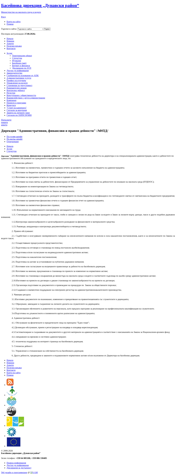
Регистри (11, 93)
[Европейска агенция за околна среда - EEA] (11, 436)
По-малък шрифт (15, 139)
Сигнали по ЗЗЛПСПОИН (19, 115)
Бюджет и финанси (21, 65)
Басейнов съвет (19, 63)
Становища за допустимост (19, 85)
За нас (9, 53)
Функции (16, 60)
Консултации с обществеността (21, 95)
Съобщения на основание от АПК (23, 75)
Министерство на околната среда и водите (21, 12)
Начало (10, 38)
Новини (10, 41)
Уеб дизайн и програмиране (14, 472)
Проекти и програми (16, 103)
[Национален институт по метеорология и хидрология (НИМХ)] (11, 415)
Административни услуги (19, 78)
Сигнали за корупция (17, 110)
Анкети (10, 43)
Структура (17, 58)
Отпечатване (13, 141)
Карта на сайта (13, 21)
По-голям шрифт (14, 136)
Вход (3, 17)
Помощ (10, 24)
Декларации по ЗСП (21, 68)
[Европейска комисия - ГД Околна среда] (14, 446)
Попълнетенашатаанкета (6, 122)
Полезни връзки (14, 46)
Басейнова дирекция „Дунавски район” (40, 5)
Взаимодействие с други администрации (26, 98)
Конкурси (11, 105)
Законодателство (14, 73)
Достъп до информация (18, 70)
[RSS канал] (10, 385)
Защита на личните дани (18, 113)
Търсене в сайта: (9, 29)
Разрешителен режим (17, 88)
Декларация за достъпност (19, 468)
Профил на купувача (16, 80)
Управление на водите (17, 83)
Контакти (11, 48)
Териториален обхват (22, 55)
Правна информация (16, 463)
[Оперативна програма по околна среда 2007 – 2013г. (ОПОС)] (15, 425)
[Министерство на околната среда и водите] (11, 405)
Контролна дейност (16, 90)
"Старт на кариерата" (17, 108)
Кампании (11, 100)
